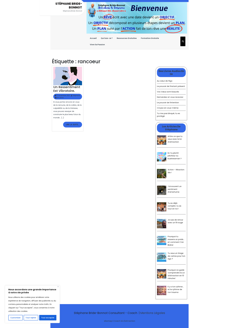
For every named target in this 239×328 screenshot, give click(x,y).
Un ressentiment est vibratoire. (66, 89)
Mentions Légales (152, 313)
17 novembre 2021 (63, 95)
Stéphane (76, 95)
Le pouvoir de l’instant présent (171, 86)
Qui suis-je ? (107, 38)
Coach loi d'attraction (124, 321)
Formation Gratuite (150, 38)
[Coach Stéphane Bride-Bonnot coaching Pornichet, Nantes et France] (137, 17)
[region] (32, 304)
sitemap (108, 321)
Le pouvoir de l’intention (168, 102)
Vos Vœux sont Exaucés (168, 91)
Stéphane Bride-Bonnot (68, 5)
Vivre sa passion (97, 44)
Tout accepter (47, 317)
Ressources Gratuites (127, 38)
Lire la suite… (74, 125)
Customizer (15, 317)
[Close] (58, 286)
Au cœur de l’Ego (164, 81)
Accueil (93, 38)
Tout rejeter (31, 317)
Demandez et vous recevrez (170, 97)
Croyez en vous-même (168, 108)
